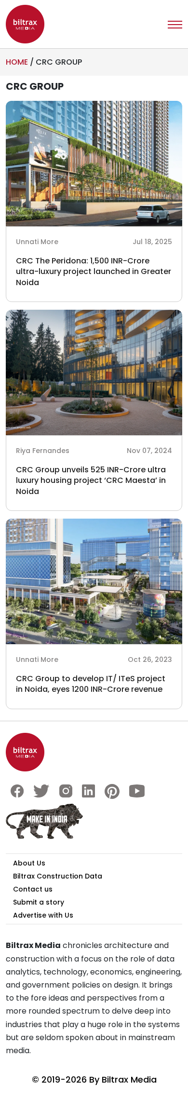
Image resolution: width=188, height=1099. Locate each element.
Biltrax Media (129, 1079)
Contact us (33, 889)
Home (17, 62)
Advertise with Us (43, 915)
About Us (29, 863)
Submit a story (38, 902)
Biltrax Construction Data (57, 876)
